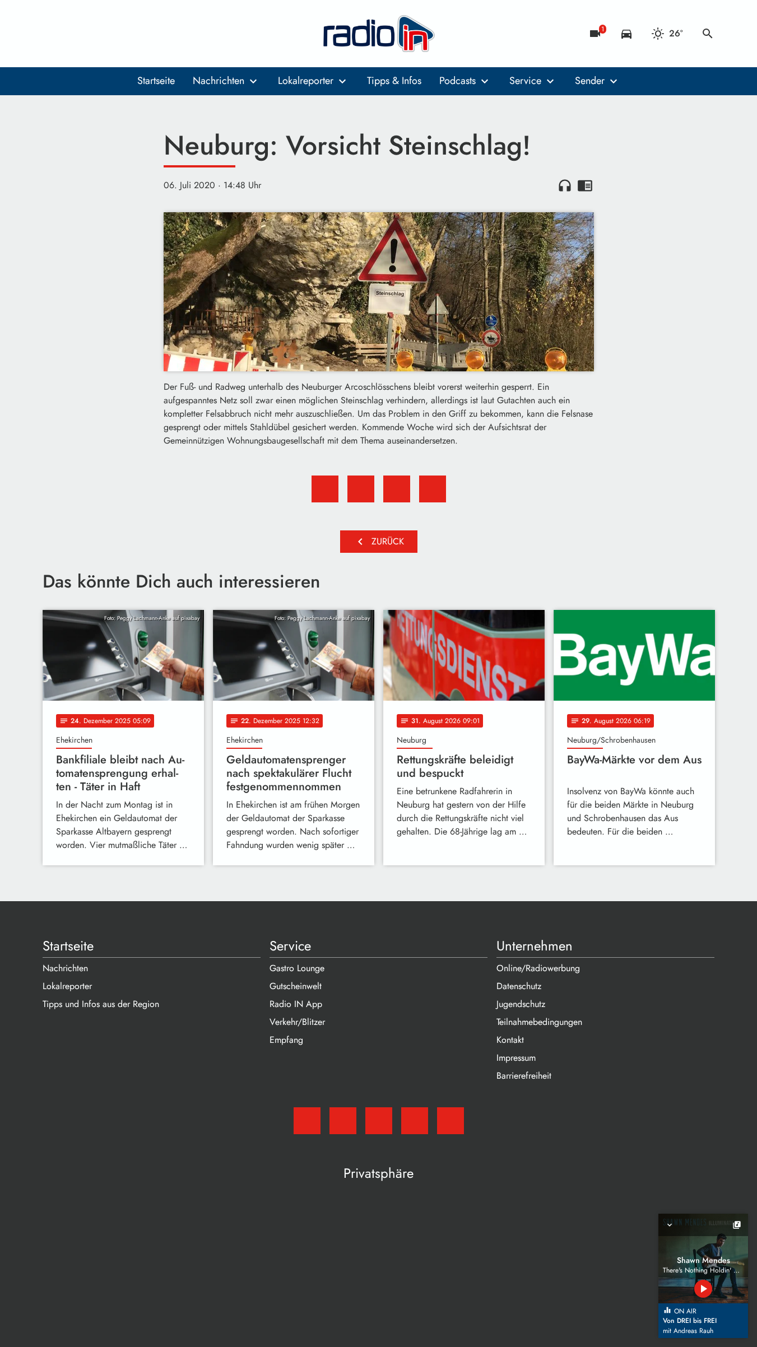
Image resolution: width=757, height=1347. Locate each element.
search (707, 33)
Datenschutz (518, 986)
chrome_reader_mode (585, 185)
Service (525, 80)
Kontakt (510, 1039)
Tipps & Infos (394, 80)
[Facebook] (76, 33)
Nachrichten (218, 80)
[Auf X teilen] (360, 489)
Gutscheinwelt (296, 986)
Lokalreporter (305, 80)
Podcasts (457, 80)
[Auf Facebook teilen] (325, 489)
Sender (590, 80)
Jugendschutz (520, 1004)
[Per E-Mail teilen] (432, 489)
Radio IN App (296, 1004)
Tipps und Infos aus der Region (101, 1004)
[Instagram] (98, 33)
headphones (565, 185)
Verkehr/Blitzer (297, 1021)
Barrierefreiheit (523, 1075)
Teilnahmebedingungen (539, 1021)
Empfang (286, 1039)
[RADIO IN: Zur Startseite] (379, 33)
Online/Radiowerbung (538, 968)
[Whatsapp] (121, 33)
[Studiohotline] (143, 33)
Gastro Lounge (297, 968)
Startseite (156, 80)
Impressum (516, 1057)
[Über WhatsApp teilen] (396, 489)
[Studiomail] (54, 33)
